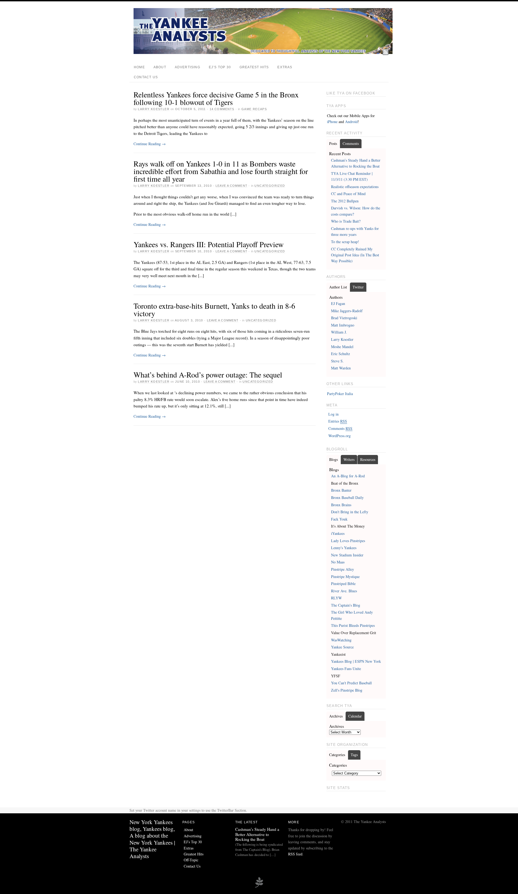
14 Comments (222, 109)
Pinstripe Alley (342, 569)
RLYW (336, 597)
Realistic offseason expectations (355, 186)
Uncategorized (269, 185)
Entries (337, 421)
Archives (336, 716)
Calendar (355, 716)
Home (139, 67)
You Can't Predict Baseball (351, 682)
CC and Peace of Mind (348, 193)
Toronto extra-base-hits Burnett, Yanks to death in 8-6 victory (214, 309)
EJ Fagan (338, 303)
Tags (354, 754)
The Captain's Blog (345, 605)
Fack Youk (339, 519)
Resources (367, 459)
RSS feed (295, 853)
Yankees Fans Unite (346, 668)
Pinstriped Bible (343, 583)
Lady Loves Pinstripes (348, 540)
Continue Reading (150, 143)
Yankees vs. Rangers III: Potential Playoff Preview (209, 244)
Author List (338, 287)
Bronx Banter (341, 490)
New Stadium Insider (347, 555)
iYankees (338, 533)
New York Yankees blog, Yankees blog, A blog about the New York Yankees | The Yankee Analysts (152, 839)
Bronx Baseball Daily (347, 497)
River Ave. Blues (344, 590)
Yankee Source (342, 647)
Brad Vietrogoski (344, 317)
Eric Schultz (340, 353)
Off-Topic (191, 859)
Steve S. (337, 360)
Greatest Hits (254, 67)
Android (351, 121)
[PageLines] (259, 886)
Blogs (333, 459)
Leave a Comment (231, 185)
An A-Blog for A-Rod (348, 475)
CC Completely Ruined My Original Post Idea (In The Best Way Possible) (355, 255)
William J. (339, 332)
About (160, 67)
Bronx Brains (341, 504)
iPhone (332, 121)
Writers (349, 459)
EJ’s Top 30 (220, 67)
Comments (351, 143)
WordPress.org (339, 435)
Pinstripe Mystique (345, 576)
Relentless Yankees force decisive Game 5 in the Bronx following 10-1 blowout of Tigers (216, 98)
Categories (337, 754)
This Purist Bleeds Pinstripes (353, 625)
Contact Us (146, 77)
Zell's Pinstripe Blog (346, 690)
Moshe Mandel (342, 346)
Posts (333, 143)
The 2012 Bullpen (345, 200)
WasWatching (341, 640)
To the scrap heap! (345, 241)
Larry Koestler (153, 109)
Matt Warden (341, 367)
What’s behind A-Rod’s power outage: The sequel (208, 374)
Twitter (358, 287)
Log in (333, 414)
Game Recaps (254, 109)
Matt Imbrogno (342, 325)
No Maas (338, 562)
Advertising (187, 67)
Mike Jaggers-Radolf (347, 310)
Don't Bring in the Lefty (349, 511)
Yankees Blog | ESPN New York (356, 661)
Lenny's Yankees (343, 547)
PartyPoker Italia (340, 393)
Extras (284, 67)
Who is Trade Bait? (345, 221)
